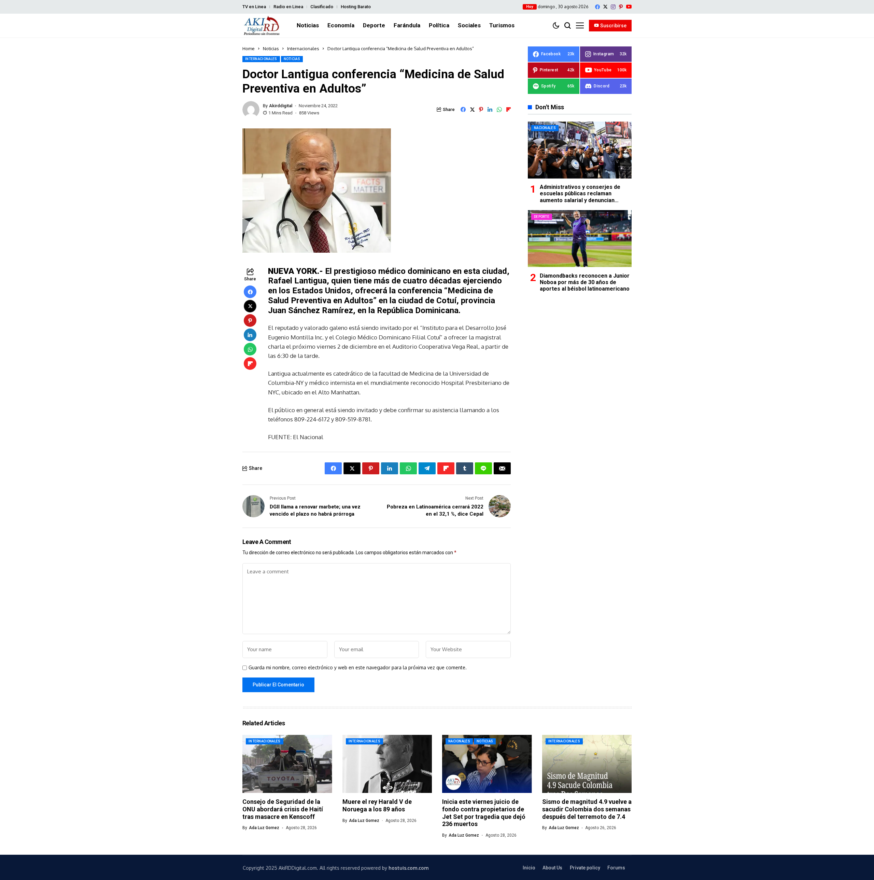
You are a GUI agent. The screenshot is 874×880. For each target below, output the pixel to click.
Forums (616, 867)
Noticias (271, 48)
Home (248, 48)
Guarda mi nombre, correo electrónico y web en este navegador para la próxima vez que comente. (358, 667)
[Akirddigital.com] (261, 25)
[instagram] (613, 6)
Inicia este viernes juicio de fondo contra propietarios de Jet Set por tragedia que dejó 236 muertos (483, 812)
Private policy (585, 867)
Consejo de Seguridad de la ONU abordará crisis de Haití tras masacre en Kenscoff (282, 809)
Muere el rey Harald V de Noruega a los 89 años (377, 805)
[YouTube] (629, 7)
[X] (605, 7)
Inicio (529, 867)
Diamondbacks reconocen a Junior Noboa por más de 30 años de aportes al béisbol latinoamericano (585, 282)
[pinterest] (621, 6)
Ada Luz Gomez (264, 827)
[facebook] (597, 6)
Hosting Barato (356, 6)
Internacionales (303, 48)
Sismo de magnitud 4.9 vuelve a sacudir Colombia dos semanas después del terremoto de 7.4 (587, 809)
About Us (552, 867)
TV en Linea (254, 6)
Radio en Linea (288, 6)
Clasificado (321, 6)
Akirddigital (280, 105)
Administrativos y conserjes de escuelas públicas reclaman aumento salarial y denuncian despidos (580, 197)
